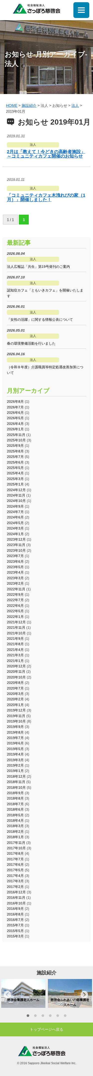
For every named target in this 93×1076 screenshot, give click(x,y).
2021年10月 (16, 633)
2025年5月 (15, 468)
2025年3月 (15, 479)
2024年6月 (15, 517)
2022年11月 (16, 589)
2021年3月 (15, 655)
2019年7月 (15, 738)
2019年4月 (15, 754)
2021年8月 (15, 644)
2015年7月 (15, 925)
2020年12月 (16, 666)
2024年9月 (15, 506)
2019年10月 (16, 721)
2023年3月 (15, 578)
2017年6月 (15, 865)
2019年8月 (15, 732)
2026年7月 (15, 407)
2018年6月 (15, 809)
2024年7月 (15, 512)
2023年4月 (15, 572)
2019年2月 (15, 765)
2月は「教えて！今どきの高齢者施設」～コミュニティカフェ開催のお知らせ (46, 154)
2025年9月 (15, 446)
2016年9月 (15, 909)
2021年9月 (15, 639)
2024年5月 (15, 523)
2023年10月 (16, 550)
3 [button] (42, 1016)
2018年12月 (16, 776)
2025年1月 (15, 484)
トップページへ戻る (46, 1029)
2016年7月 (15, 920)
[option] (23, 993)
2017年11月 (16, 843)
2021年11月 (16, 627)
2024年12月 (16, 490)
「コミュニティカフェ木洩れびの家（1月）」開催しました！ (46, 197)
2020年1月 (15, 705)
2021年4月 (15, 650)
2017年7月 (15, 859)
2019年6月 (15, 743)
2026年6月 (15, 413)
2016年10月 (16, 903)
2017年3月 (15, 881)
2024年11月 (16, 495)
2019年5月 (15, 749)
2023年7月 (15, 556)
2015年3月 (15, 936)
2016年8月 (15, 914)
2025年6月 (15, 462)
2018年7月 (15, 804)
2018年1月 (15, 837)
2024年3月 (15, 528)
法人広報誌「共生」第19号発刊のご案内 (38, 267)
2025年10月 (16, 440)
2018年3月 (15, 826)
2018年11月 (16, 782)
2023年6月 (15, 561)
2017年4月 (15, 876)
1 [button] (28, 1016)
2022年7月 (15, 600)
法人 (33, 144)
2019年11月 (16, 716)
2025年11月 (16, 435)
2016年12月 (16, 892)
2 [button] (35, 1016)
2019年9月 (15, 727)
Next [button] (84, 994)
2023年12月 (16, 539)
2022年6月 (15, 606)
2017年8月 (15, 853)
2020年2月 (15, 699)
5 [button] (57, 1016)
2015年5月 (15, 931)
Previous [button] (7, 994)
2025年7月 (15, 457)
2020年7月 (15, 688)
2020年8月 (15, 683)
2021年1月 (15, 661)
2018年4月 (15, 820)
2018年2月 (15, 832)
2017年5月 (15, 870)
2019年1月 (15, 771)
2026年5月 (15, 418)
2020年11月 (16, 672)
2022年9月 (15, 594)
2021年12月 (16, 622)
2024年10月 (16, 501)
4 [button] (50, 1016)
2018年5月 (15, 815)
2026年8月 (15, 401)
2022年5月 (15, 611)
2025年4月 (15, 473)
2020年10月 (16, 677)
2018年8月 (15, 798)
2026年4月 (15, 424)
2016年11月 (16, 897)
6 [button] (65, 1016)
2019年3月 (15, 760)
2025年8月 (15, 451)
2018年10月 (16, 787)
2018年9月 (15, 793)
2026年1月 (15, 429)
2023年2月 (15, 583)
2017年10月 (16, 848)
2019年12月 (16, 710)
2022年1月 (15, 617)
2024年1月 (15, 534)
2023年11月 (16, 545)
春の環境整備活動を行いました (31, 343)
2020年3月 (15, 694)
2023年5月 (15, 567)
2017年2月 (15, 887)
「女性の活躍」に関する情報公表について (40, 319)
